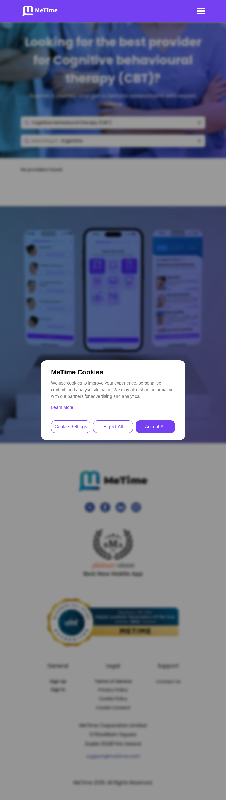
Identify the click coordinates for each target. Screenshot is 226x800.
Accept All (155, 426)
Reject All (113, 426)
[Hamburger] (201, 11)
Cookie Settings (71, 426)
